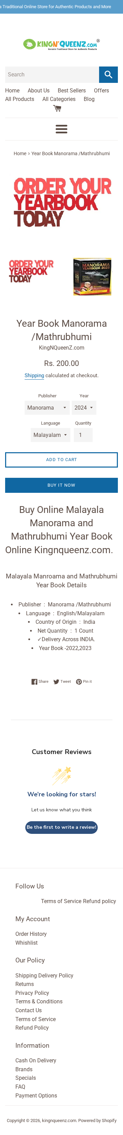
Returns (24, 984)
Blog (89, 99)
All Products (19, 99)
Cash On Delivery (35, 1060)
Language (50, 423)
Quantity (83, 423)
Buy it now (61, 485)
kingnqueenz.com (59, 1120)
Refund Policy (32, 1028)
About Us (39, 90)
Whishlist (26, 943)
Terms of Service (61, 901)
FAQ (20, 1087)
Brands (23, 1069)
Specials (25, 1078)
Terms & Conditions (39, 1001)
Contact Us (28, 1010)
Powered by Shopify (97, 1120)
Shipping (34, 375)
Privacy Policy (32, 993)
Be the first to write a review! (61, 827)
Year (84, 395)
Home (12, 90)
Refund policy (99, 901)
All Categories (59, 99)
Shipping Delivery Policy (44, 975)
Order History (31, 934)
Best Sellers (72, 90)
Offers (101, 90)
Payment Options (36, 1095)
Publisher (47, 395)
